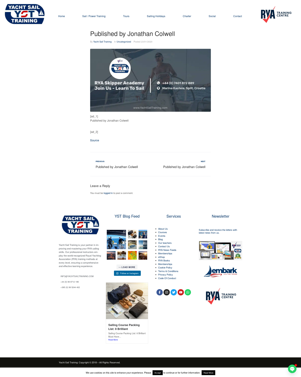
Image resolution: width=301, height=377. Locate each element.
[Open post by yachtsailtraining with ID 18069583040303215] (143, 244)
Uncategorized (124, 41)
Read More (113, 339)
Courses (162, 232)
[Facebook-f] (159, 292)
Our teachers (165, 242)
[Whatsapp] (188, 292)
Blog (160, 239)
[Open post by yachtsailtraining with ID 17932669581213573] (132, 244)
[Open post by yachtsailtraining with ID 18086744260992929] (121, 255)
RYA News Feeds (167, 249)
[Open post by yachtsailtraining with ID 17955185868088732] (143, 234)
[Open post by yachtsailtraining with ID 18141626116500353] (132, 234)
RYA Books (164, 260)
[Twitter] (174, 292)
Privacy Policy (165, 274)
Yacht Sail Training (102, 41)
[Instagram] (167, 292)
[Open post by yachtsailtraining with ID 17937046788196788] (143, 255)
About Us (163, 228)
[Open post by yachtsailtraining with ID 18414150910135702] (111, 255)
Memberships (165, 253)
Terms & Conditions (168, 271)
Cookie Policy (165, 267)
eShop (161, 257)
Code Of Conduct (167, 278)
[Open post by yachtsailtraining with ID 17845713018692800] (132, 255)
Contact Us (164, 246)
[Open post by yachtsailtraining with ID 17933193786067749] (116, 239)
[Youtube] (181, 292)
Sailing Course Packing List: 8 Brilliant (124, 327)
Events (161, 235)
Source (94, 140)
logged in (108, 193)
